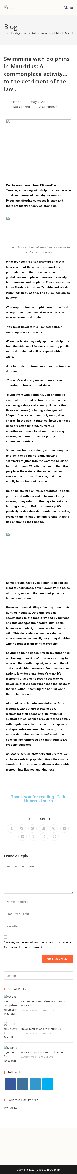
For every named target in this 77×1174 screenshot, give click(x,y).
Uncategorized (19, 107)
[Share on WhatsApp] (55, 837)
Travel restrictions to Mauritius (41, 1029)
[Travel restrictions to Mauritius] (11, 1030)
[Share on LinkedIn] (43, 828)
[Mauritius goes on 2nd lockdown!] (11, 1054)
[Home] (5, 33)
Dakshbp (14, 102)
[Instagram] (22, 1084)
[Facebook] (10, 1084)
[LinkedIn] (35, 1084)
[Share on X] (11, 828)
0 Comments (48, 107)
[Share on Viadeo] (44, 837)
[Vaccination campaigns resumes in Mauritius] (11, 1005)
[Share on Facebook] (22, 828)
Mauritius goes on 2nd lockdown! (42, 1052)
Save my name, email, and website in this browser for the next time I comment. (38, 944)
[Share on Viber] (54, 828)
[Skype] (47, 1084)
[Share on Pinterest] (32, 828)
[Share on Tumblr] (33, 837)
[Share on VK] (64, 828)
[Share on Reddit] (22, 837)
